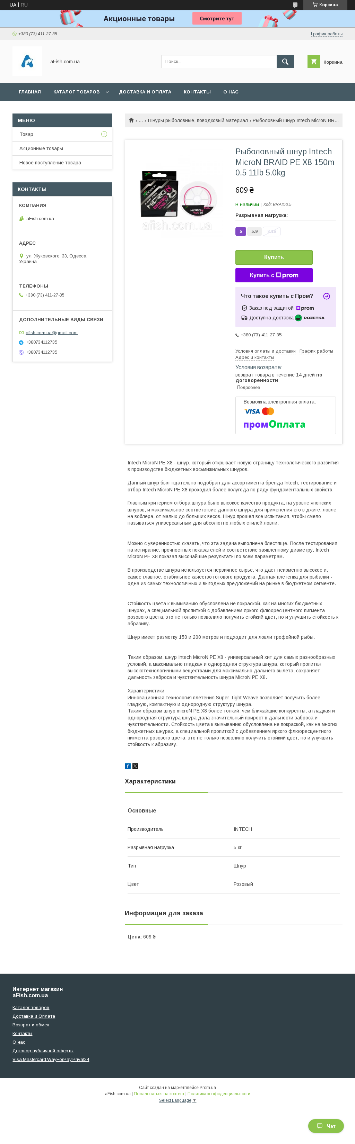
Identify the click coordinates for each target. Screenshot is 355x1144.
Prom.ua (208, 1087)
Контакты (197, 91)
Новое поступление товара (50, 162)
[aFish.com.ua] (27, 74)
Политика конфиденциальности (219, 1093)
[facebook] (128, 767)
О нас (231, 91)
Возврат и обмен (30, 1024)
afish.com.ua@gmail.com (52, 332)
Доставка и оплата (145, 91)
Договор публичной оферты (42, 1050)
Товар (26, 134)
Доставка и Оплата (33, 1016)
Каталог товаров (76, 91)
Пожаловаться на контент (159, 1093)
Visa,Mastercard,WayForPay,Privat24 (50, 1059)
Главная (30, 91)
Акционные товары (41, 148)
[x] (135, 767)
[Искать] (285, 61)
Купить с (262, 275)
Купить (274, 257)
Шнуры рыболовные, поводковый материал (198, 120)
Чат (331, 1126)
